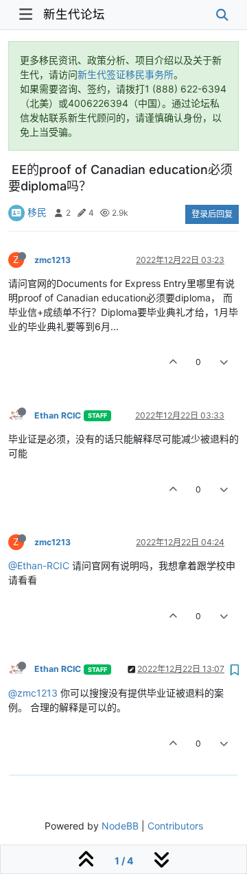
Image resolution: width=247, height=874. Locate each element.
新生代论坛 (74, 14)
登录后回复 (212, 214)
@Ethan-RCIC (38, 565)
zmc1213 (52, 260)
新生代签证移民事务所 (126, 74)
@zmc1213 (33, 693)
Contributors (175, 826)
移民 (37, 212)
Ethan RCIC (57, 415)
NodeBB (120, 826)
